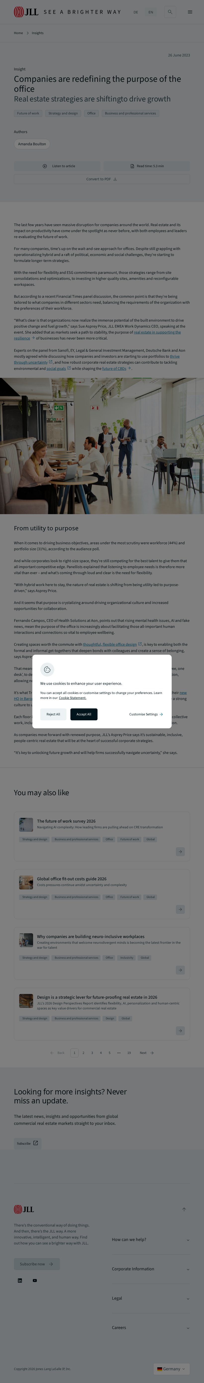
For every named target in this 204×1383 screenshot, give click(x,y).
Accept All (84, 714)
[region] (102, 691)
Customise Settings (146, 714)
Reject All (53, 714)
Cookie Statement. (72, 697)
